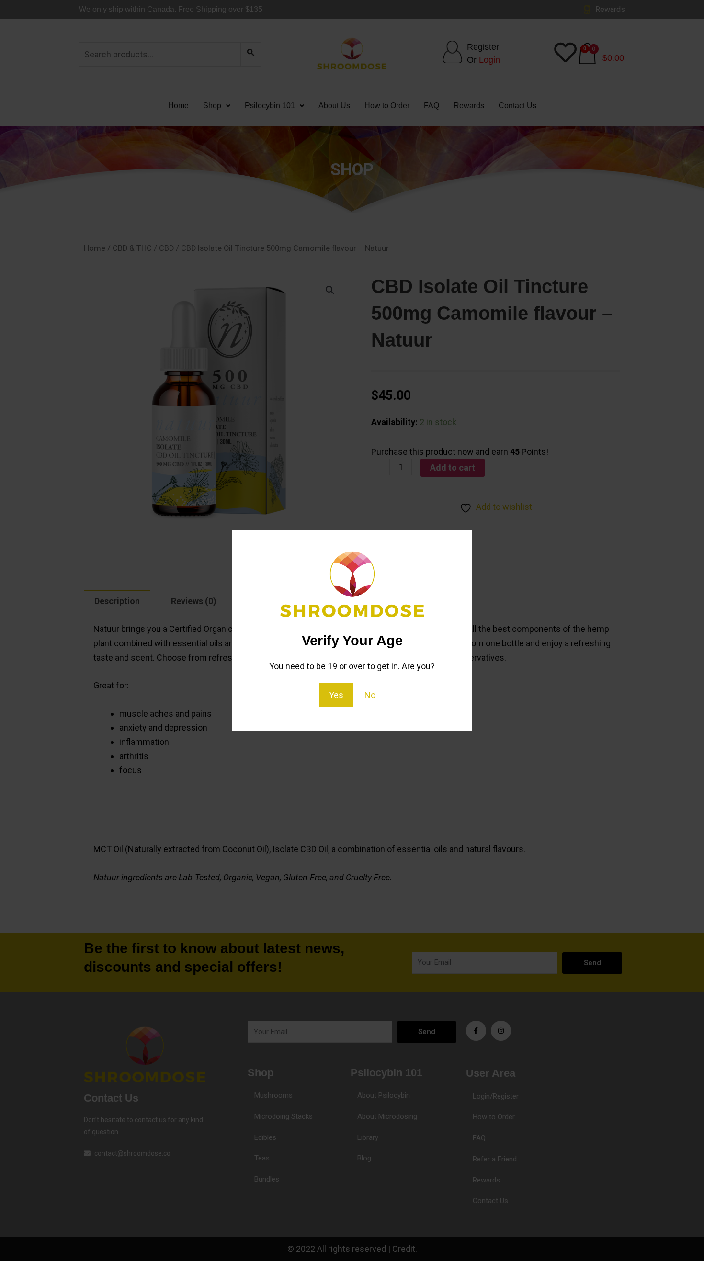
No (369, 695)
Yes (336, 695)
